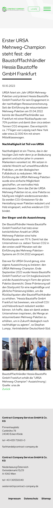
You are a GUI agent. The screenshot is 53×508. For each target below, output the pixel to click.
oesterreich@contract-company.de (20, 486)
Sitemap (46, 498)
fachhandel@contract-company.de (20, 446)
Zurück (6, 389)
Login (34, 9)
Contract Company (13, 9)
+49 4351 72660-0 (15, 440)
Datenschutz (31, 498)
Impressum (14, 498)
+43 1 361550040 (14, 480)
